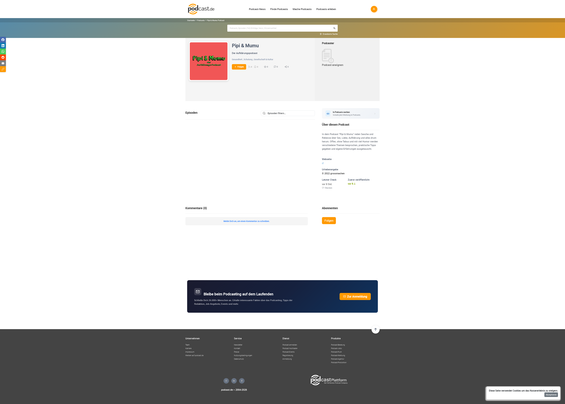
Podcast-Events (288, 352)
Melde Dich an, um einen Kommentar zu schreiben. (246, 221)
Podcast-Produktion (339, 362)
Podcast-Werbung (338, 355)
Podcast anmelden (289, 345)
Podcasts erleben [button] (326, 9)
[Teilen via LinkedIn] (3, 46)
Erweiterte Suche (330, 34)
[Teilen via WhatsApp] (3, 51)
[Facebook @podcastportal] (242, 381)
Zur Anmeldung (357, 296)
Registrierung (287, 355)
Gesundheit (237, 59)
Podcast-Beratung (338, 345)
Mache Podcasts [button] (302, 9)
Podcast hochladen (290, 348)
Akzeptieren (551, 394)
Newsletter (238, 345)
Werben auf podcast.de (194, 355)
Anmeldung (287, 359)
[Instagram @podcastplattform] (226, 381)
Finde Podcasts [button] (279, 9)
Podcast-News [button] (257, 9)
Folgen (240, 66)
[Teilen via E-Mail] (3, 63)
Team (187, 345)
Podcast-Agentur (337, 359)
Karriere (188, 348)
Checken (328, 187)
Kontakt (237, 348)
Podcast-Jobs (336, 348)
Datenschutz (239, 359)
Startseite (191, 20)
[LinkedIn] (234, 381)
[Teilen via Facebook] (3, 40)
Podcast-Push (336, 352)
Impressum (189, 352)
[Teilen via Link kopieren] (3, 69)
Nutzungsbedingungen (243, 355)
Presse (236, 352)
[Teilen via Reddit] (3, 57)
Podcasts (201, 20)
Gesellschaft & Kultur (263, 59)
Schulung (248, 59)
